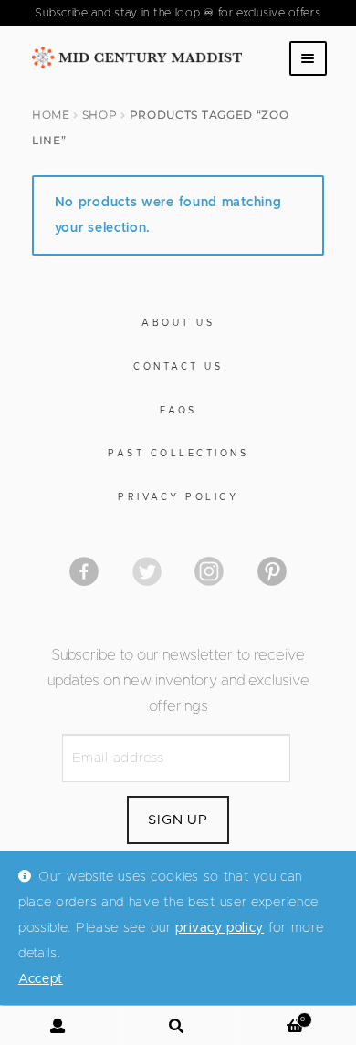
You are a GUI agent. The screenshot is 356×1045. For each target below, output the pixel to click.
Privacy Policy (178, 497)
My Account (59, 1026)
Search (178, 1026)
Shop (100, 114)
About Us (178, 323)
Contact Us (178, 366)
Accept (40, 979)
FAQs (178, 410)
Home (51, 114)
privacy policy (219, 928)
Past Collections (178, 453)
